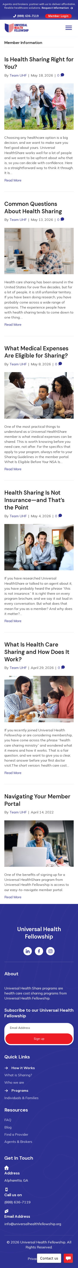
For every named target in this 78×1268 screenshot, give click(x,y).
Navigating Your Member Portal (37, 800)
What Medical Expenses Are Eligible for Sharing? (36, 352)
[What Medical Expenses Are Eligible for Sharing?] (39, 395)
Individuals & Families (21, 1098)
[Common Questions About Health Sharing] (39, 250)
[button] (39, 1038)
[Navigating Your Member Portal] (39, 843)
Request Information (55, 7)
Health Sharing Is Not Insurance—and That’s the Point (34, 500)
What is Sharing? (18, 1075)
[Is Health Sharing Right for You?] (39, 106)
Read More (12, 180)
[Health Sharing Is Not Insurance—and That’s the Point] (39, 547)
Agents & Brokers (18, 1141)
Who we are (14, 1082)
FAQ (7, 1120)
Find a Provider (16, 1134)
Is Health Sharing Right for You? (39, 63)
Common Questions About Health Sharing (33, 207)
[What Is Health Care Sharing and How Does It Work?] (39, 698)
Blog (7, 1127)
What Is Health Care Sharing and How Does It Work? (36, 652)
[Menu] (69, 28)
